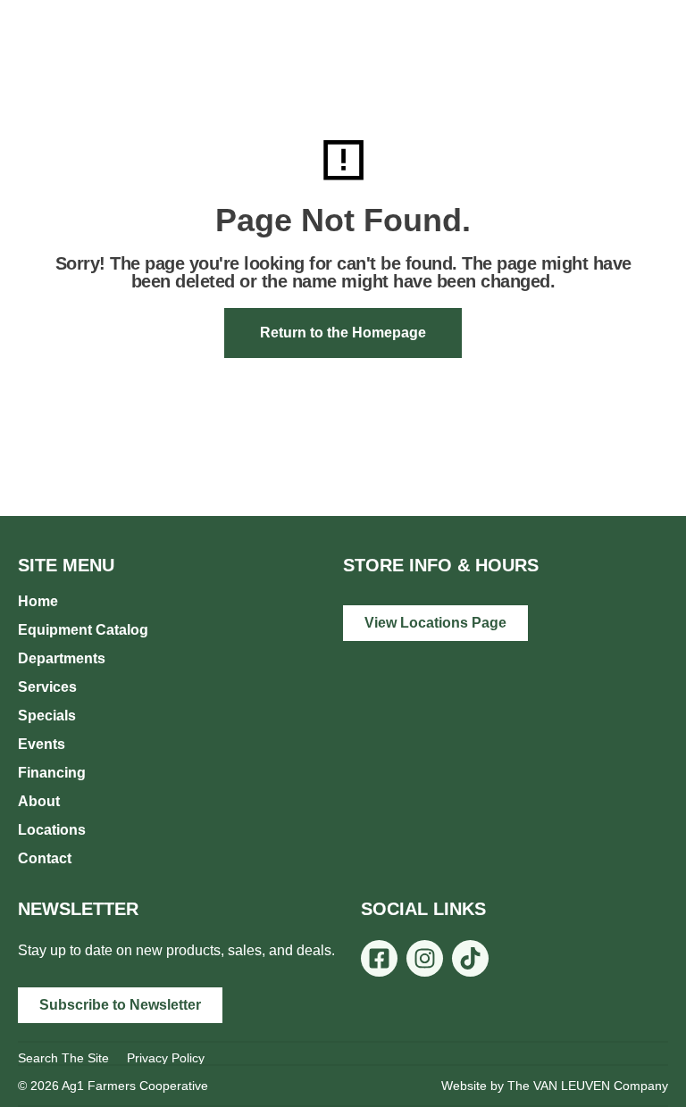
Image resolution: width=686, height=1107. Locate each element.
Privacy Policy (166, 1058)
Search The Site (63, 1058)
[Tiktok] (470, 958)
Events (41, 744)
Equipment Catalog (83, 629)
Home (38, 601)
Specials (47, 715)
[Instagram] (424, 958)
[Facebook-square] (379, 958)
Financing (52, 772)
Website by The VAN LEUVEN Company (554, 1085)
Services (47, 687)
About (39, 801)
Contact (44, 858)
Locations (52, 829)
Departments (61, 658)
